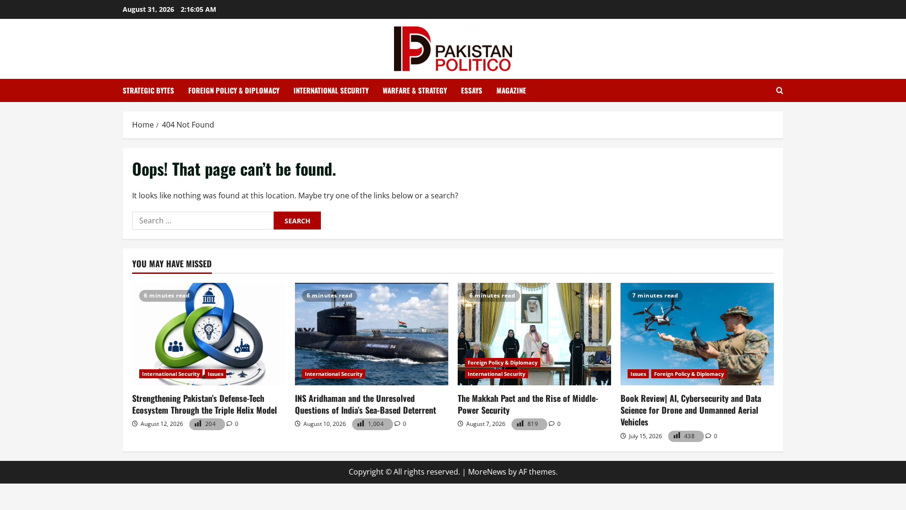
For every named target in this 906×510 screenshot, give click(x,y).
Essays (471, 90)
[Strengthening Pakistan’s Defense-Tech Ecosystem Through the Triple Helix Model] (208, 334)
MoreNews (487, 472)
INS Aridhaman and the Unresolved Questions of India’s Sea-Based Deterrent (365, 404)
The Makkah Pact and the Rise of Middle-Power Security (528, 404)
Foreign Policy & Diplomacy (233, 90)
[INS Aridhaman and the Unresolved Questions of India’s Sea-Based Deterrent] (371, 334)
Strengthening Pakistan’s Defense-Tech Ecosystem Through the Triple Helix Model (204, 404)
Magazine (511, 90)
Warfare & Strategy (415, 90)
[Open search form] (779, 91)
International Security (331, 90)
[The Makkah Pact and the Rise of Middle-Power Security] (534, 334)
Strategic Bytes (148, 90)
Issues (215, 373)
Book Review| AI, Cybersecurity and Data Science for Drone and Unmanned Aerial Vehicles (691, 410)
